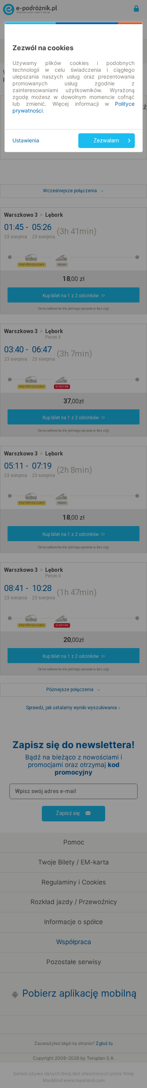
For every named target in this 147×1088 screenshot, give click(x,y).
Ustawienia (25, 140)
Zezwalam (106, 140)
